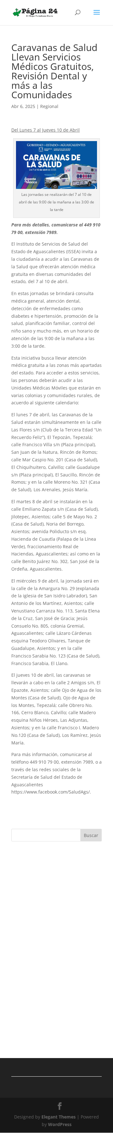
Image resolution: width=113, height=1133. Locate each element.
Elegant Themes (58, 1117)
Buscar (91, 835)
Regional (49, 106)
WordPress (60, 1124)
